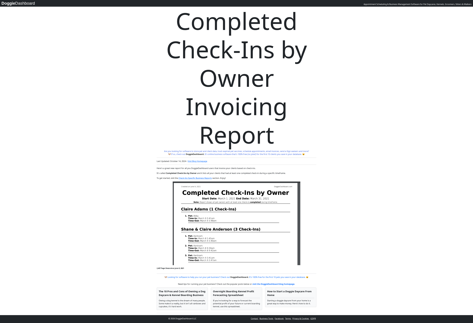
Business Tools (267, 318)
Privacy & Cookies (300, 318)
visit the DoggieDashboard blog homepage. (273, 284)
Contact (255, 318)
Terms (288, 318)
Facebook (279, 318)
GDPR (313, 318)
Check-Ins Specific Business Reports (195, 178)
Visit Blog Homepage (197, 161)
